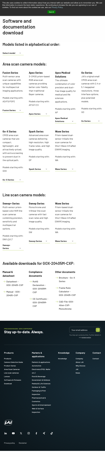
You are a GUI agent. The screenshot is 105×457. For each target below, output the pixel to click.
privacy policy (86, 337)
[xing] (44, 434)
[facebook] (36, 434)
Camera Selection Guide (13, 362)
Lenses (7, 376)
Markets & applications (38, 354)
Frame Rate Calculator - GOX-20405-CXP (67, 291)
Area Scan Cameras (12, 369)
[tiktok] (51, 434)
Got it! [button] (51, 12)
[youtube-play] (13, 434)
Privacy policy (9, 443)
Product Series (10, 366)
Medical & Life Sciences (41, 383)
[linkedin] (5, 434)
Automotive (36, 366)
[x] (21, 434)
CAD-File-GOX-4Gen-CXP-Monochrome (66, 305)
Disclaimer (23, 443)
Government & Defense (41, 380)
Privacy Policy (57, 7)
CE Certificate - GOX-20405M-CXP (40, 302)
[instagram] (28, 434)
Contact (97, 352)
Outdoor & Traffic (39, 387)
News (78, 373)
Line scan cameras (11, 373)
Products (9, 352)
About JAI (79, 362)
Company (80, 352)
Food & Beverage (38, 376)
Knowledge (64, 352)
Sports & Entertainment (41, 405)
